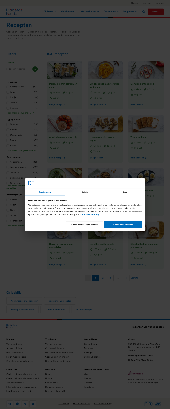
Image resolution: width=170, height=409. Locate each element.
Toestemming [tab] (45, 192)
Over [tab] (125, 192)
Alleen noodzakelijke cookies (84, 224)
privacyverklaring (90, 214)
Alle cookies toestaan (123, 224)
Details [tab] (85, 192)
